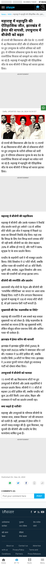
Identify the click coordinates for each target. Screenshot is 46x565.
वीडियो (21, 532)
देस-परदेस (36, 522)
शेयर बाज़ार (23, 536)
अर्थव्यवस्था (5, 522)
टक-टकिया (23, 526)
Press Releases (34, 554)
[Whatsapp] (10, 484)
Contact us (23, 546)
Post (39, 496)
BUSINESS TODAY (30, 2)
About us (10, 546)
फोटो (35, 526)
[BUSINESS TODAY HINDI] (10, 7)
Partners (19, 554)
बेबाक (3, 536)
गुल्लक (21, 522)
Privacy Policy (18, 550)
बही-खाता (5, 532)
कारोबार (4, 526)
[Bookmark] (34, 484)
